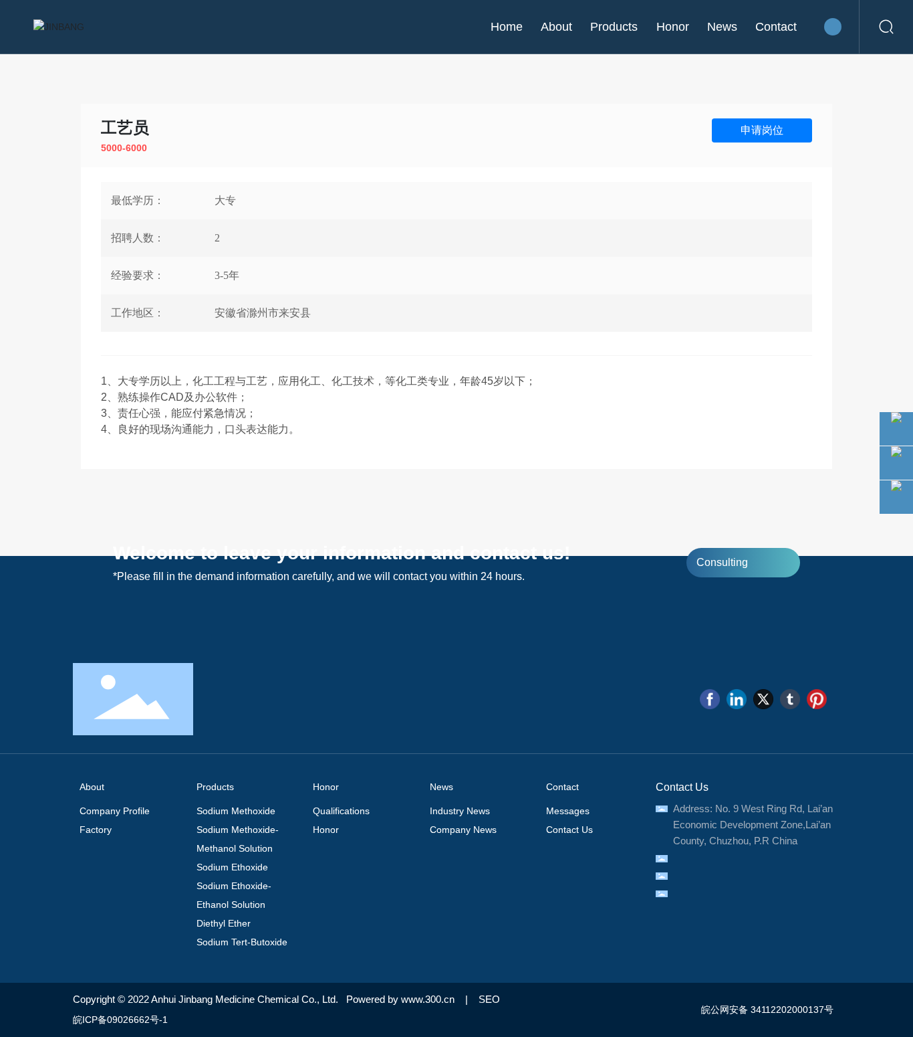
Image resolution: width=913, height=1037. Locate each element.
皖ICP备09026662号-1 (120, 1019)
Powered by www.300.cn (400, 999)
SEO (489, 999)
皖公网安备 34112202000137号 (765, 1009)
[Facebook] (710, 699)
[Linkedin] (737, 699)
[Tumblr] (790, 699)
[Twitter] (763, 699)
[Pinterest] (817, 699)
